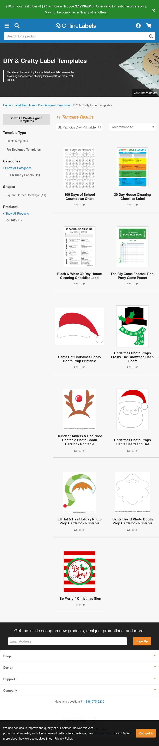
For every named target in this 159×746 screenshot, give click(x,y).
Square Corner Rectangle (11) (26, 195)
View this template (145, 93)
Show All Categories (17, 168)
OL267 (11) (14, 220)
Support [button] (9, 679)
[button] (7, 25)
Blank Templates (17, 141)
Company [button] (10, 690)
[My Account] (138, 25)
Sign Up (142, 641)
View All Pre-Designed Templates (26, 119)
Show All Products (16, 213)
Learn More (122, 733)
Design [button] (8, 667)
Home (7, 105)
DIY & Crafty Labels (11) (23, 175)
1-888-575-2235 (93, 701)
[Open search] (151, 36)
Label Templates (24, 105)
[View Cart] (148, 25)
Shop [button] (7, 656)
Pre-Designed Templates (54, 105)
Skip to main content (15, 9)
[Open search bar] (17, 25)
